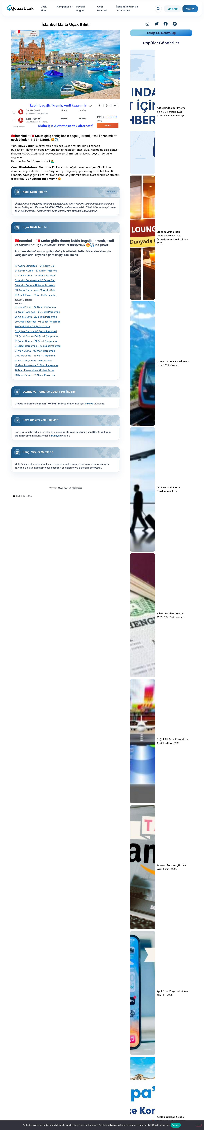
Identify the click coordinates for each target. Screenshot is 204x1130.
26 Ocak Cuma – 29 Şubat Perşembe (36, 316)
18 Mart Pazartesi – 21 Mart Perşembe (36, 365)
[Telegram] (175, 24)
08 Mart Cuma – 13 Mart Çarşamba (35, 355)
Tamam (175, 1125)
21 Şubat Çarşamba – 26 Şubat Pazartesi (38, 345)
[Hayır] (199, 1125)
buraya (89, 403)
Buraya (55, 435)
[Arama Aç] (158, 8)
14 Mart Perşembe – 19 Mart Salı (33, 360)
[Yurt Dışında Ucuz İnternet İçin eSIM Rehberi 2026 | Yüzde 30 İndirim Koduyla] (142, 112)
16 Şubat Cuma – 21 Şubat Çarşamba (36, 341)
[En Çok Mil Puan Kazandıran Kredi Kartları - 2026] (142, 741)
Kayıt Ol (190, 8)
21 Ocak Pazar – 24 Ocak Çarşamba (35, 306)
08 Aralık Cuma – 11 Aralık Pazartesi (35, 285)
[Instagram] (147, 24)
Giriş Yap (173, 8)
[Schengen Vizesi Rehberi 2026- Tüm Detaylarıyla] (142, 615)
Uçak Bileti (44, 8)
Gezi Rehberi (102, 8)
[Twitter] (156, 24)
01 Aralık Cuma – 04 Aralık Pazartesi (35, 275)
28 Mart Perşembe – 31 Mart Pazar (34, 370)
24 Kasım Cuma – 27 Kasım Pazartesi (36, 270)
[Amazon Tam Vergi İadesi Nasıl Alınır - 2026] (142, 867)
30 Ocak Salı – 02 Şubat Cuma (32, 326)
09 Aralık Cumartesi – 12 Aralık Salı (35, 290)
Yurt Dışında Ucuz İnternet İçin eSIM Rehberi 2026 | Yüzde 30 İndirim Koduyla (171, 111)
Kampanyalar (65, 6)
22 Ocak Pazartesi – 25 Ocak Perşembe (37, 311)
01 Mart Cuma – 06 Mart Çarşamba (35, 350)
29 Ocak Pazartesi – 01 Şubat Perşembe (37, 321)
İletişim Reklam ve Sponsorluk (127, 8)
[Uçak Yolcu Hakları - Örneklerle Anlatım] (142, 489)
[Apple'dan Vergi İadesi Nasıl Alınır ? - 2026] (142, 993)
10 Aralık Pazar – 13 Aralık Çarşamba (35, 295)
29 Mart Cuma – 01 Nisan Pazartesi (35, 375)
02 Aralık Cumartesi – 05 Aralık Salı (35, 280)
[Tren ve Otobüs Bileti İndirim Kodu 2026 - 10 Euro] (142, 363)
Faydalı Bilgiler (80, 8)
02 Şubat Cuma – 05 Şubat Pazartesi (36, 331)
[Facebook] (165, 24)
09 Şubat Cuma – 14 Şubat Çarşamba (36, 336)
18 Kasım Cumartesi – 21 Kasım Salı (35, 265)
